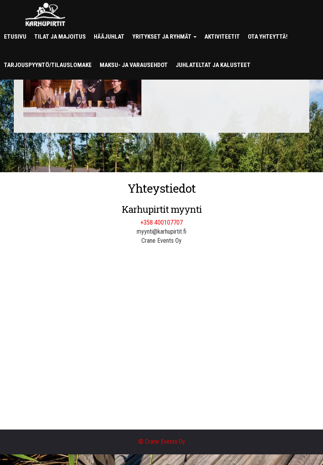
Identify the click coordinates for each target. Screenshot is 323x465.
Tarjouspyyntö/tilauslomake (48, 65)
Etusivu (15, 36)
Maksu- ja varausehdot (134, 65)
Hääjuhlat (109, 36)
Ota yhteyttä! (268, 36)
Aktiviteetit (222, 36)
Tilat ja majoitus (60, 36)
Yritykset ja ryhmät (162, 36)
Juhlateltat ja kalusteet (213, 65)
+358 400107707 (161, 222)
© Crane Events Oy (161, 441)
